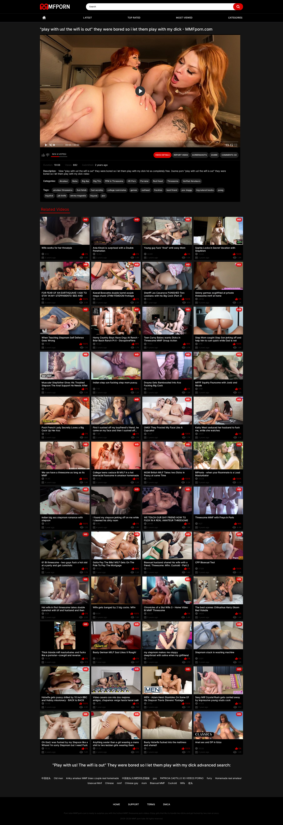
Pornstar (144, 181)
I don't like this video (47, 155)
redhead (146, 190)
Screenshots (199, 155)
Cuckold (172, 783)
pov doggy (187, 190)
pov (103, 195)
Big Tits (97, 181)
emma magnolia (78, 195)
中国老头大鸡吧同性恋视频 (136, 778)
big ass (93, 195)
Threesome (173, 181)
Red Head (158, 181)
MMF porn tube (138, 818)
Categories (235, 17)
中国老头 (46, 778)
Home (44, 18)
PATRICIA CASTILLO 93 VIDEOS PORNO (182, 778)
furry (209, 778)
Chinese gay (131, 783)
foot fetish (81, 190)
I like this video (43, 155)
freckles (158, 190)
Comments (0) (229, 155)
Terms (151, 804)
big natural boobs (205, 190)
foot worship (97, 190)
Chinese (109, 783)
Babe (74, 181)
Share (214, 155)
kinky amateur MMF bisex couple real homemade (92, 778)
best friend (172, 190)
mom (144, 783)
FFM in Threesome (114, 181)
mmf (119, 783)
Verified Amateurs (191, 181)
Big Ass (85, 181)
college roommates (116, 190)
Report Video (181, 155)
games (134, 190)
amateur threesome (62, 190)
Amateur (64, 181)
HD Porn (132, 181)
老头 (190, 783)
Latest (87, 17)
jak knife (62, 195)
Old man (58, 778)
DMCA (166, 804)
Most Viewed (184, 17)
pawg (220, 190)
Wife (182, 783)
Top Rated (134, 17)
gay (155, 778)
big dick (49, 195)
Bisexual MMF (157, 783)
